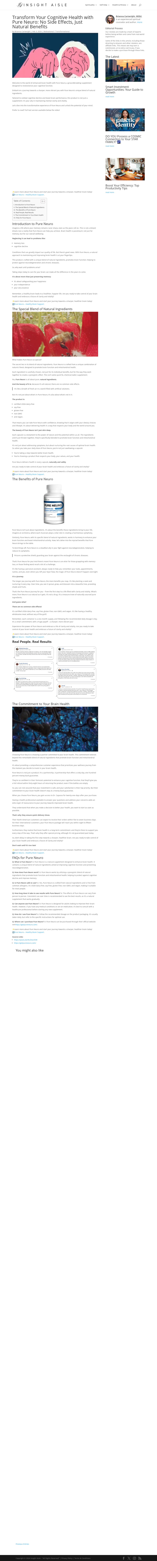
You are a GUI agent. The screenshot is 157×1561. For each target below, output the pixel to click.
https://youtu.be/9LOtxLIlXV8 (25, 940)
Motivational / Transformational (57, 31)
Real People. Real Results (25, 212)
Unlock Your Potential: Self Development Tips (41, 1429)
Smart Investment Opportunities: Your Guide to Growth (124, 89)
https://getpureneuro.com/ (26, 924)
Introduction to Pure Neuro (25, 205)
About (133, 5)
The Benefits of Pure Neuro (26, 210)
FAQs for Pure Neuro (23, 218)
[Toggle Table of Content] (41, 201)
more (139, 22)
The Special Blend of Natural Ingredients (29, 207)
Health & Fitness (119, 5)
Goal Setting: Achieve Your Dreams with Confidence (44, 1331)
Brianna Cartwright (22, 31)
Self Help (103, 5)
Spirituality (90, 5)
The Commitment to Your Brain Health (29, 215)
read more (109, 96)
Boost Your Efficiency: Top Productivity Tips (122, 186)
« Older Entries (35, 1544)
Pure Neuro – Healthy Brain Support (29, 194)
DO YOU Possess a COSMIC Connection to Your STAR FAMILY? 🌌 (123, 139)
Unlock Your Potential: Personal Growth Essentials (44, 1527)
